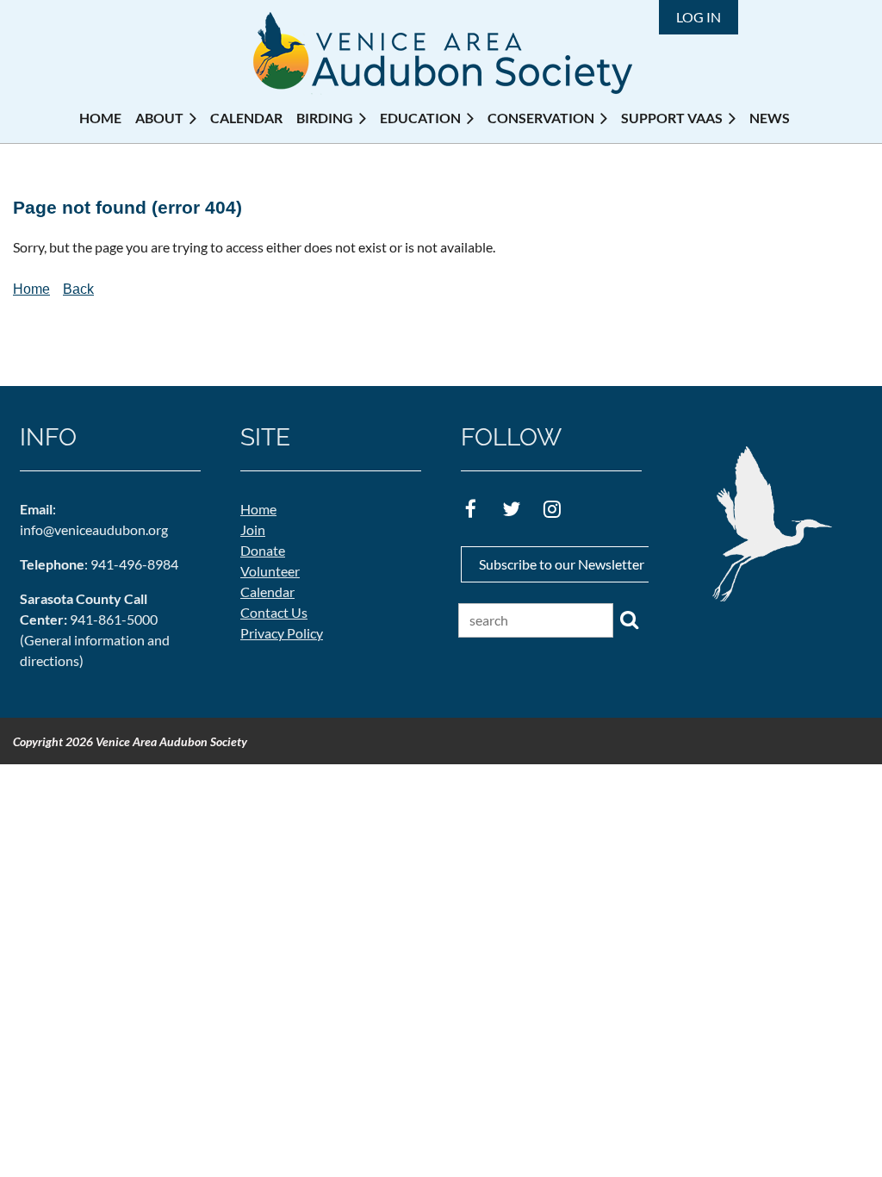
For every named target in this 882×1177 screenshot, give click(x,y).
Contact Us (273, 612)
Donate (262, 550)
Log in (698, 17)
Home (31, 289)
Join (252, 529)
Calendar (267, 591)
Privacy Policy (281, 633)
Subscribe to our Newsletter (561, 564)
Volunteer (270, 571)
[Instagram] (552, 509)
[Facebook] (471, 509)
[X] (511, 509)
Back (78, 289)
